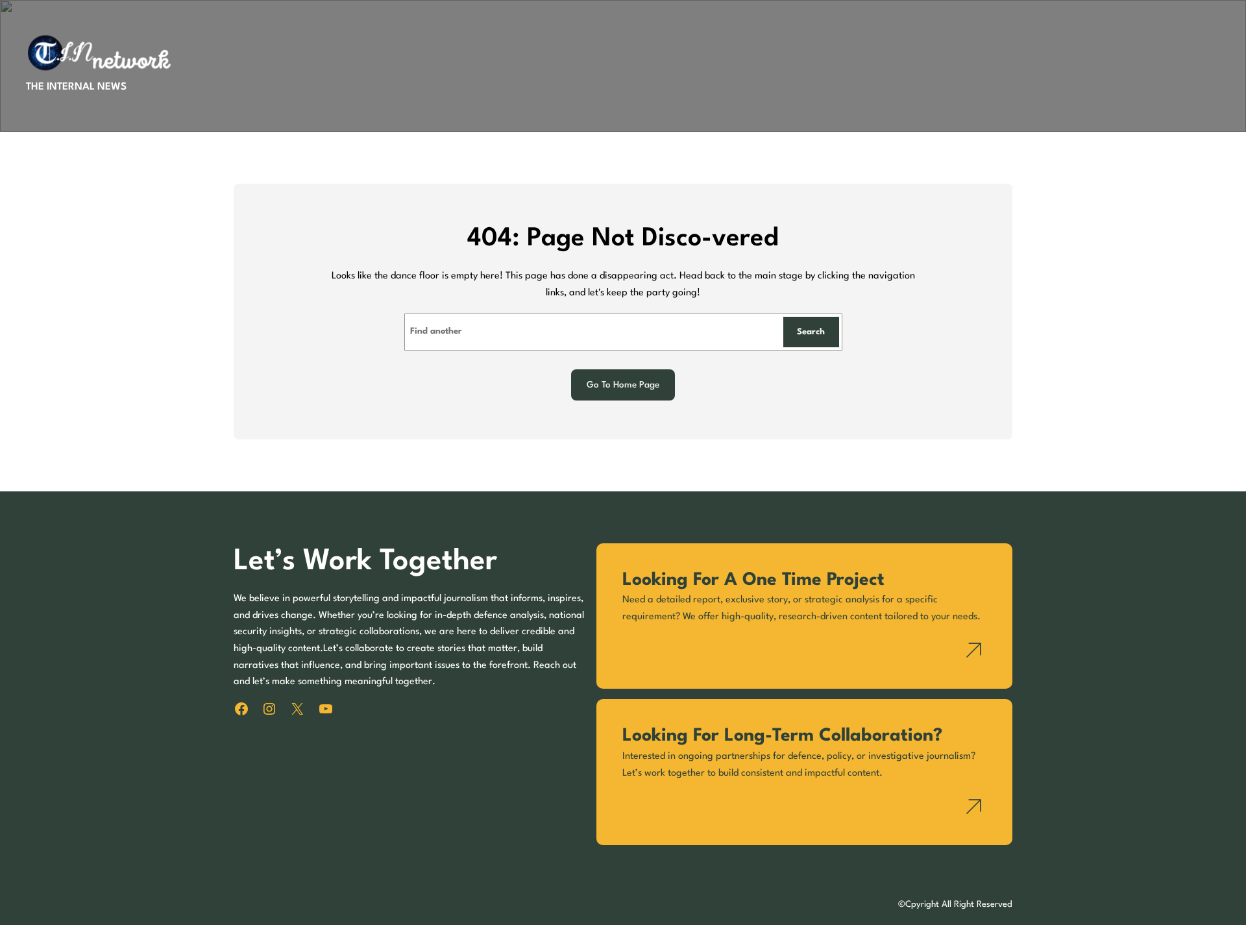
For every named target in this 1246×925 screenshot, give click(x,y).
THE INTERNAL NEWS (76, 87)
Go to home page (623, 384)
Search (811, 332)
